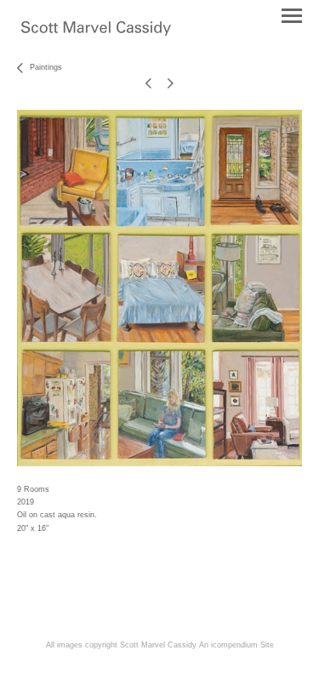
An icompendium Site (236, 645)
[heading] (96, 32)
